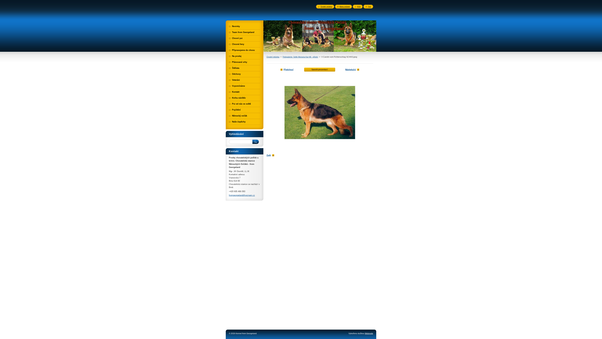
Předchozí (288, 69)
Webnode (369, 333)
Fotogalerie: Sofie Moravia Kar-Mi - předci (300, 57)
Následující (350, 69)
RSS (359, 7)
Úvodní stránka (273, 57)
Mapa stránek (344, 7)
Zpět (269, 155)
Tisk (369, 7)
